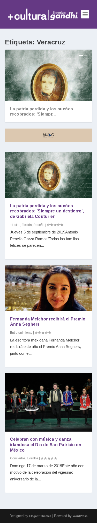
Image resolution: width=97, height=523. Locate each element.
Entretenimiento (21, 332)
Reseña (38, 225)
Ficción (27, 225)
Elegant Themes (40, 516)
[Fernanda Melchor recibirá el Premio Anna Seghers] (48, 288)
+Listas (15, 225)
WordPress (80, 516)
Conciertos (17, 458)
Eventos (32, 458)
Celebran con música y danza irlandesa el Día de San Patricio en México (45, 444)
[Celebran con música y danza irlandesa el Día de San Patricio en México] (48, 402)
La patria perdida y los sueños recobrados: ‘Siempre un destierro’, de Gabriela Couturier (47, 211)
